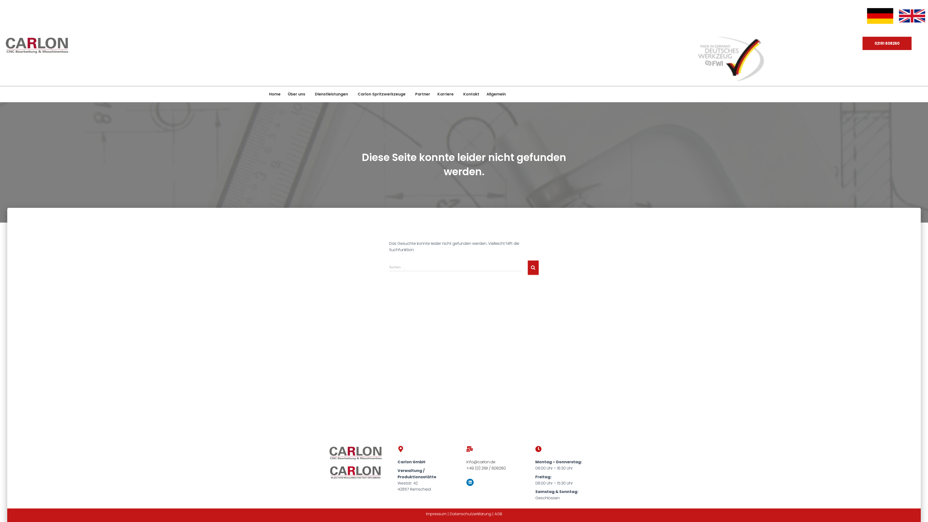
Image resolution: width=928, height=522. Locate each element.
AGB (498, 514)
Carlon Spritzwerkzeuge (382, 94)
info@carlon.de (480, 462)
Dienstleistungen (331, 94)
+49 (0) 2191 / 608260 (486, 468)
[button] (297, 94)
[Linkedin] (470, 482)
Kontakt (471, 94)
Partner (422, 94)
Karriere (445, 94)
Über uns (296, 94)
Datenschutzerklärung (470, 514)
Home (275, 94)
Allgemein (496, 94)
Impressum (436, 514)
